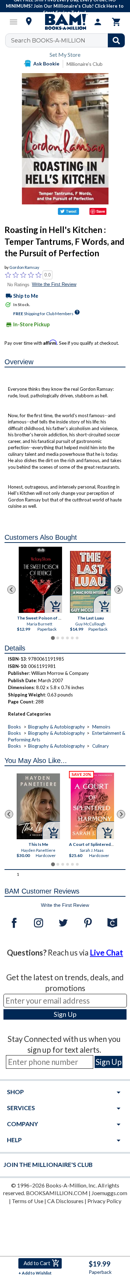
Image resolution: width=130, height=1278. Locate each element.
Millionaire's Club (85, 64)
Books (14, 727)
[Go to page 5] (72, 638)
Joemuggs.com (109, 1193)
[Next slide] (118, 589)
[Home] (65, 22)
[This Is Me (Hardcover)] (38, 806)
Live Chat (106, 952)
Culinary (100, 746)
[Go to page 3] (62, 638)
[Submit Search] (116, 40)
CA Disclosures (65, 1201)
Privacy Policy (104, 1201)
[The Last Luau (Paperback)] (90, 582)
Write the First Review (54, 284)
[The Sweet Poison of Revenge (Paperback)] (40, 580)
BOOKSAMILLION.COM (57, 1193)
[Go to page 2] (57, 638)
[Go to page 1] (53, 638)
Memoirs (101, 727)
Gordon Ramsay (24, 267)
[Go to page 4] (67, 638)
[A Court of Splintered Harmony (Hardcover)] (92, 806)
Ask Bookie (46, 64)
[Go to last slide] (11, 589)
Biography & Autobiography (56, 727)
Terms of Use (27, 1201)
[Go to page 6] (77, 638)
